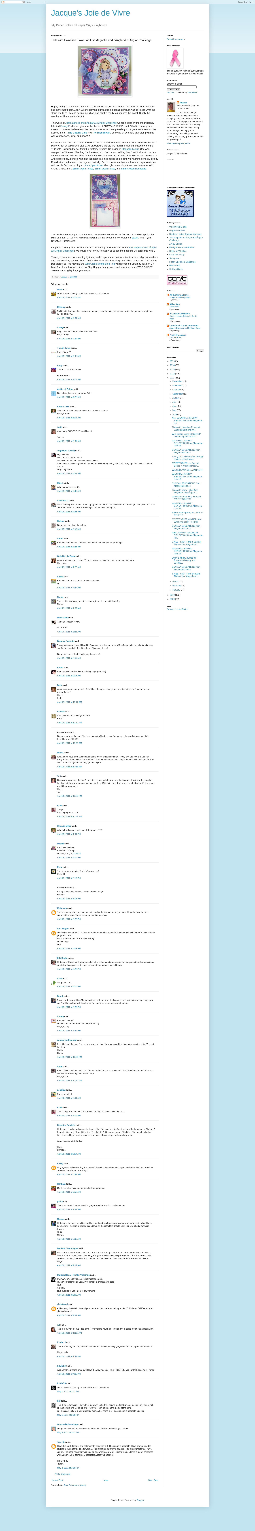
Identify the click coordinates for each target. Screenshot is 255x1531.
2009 (172, 599)
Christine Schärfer (66, 1125)
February (176, 585)
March (175, 581)
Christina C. (63, 500)
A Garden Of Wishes (179, 314)
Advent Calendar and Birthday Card (184, 328)
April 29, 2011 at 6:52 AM (69, 529)
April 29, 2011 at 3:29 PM (69, 919)
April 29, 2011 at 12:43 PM (69, 816)
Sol (58, 1401)
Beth (59, 685)
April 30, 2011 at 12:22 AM (69, 1080)
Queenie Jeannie (65, 641)
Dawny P (65, 126)
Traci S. (61, 1442)
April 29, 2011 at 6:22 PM (69, 1007)
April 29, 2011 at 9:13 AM (69, 676)
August (176, 398)
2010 (172, 595)
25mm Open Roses (105, 168)
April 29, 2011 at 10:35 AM (69, 767)
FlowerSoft (174, 265)
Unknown (62, 908)
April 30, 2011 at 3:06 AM (69, 1115)
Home (105, 1480)
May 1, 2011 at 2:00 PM (68, 1415)
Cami (59, 1066)
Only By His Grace (66, 556)
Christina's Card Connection (183, 325)
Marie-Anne (63, 618)
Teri (59, 776)
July (174, 402)
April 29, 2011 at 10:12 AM (69, 702)
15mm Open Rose (93, 165)
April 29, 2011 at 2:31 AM (69, 318)
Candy (60, 1016)
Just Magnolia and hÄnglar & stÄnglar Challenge (91, 123)
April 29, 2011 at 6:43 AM (69, 512)
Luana (60, 577)
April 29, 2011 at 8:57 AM (69, 658)
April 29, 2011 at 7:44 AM (69, 588)
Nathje (60, 597)
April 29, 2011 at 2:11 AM (68, 297)
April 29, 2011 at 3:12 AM (69, 379)
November (177, 385)
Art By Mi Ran (175, 244)
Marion (60, 1219)
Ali (58, 1325)
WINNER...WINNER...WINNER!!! (187, 470)
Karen (60, 667)
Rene (59, 867)
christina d (62, 1304)
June (175, 406)
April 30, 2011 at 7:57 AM (69, 1209)
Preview (170, 93)
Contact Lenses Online (177, 609)
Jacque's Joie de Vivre (90, 12)
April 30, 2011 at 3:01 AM (69, 1098)
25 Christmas (175, 337)
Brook (60, 996)
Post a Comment (62, 1474)
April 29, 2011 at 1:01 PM (69, 834)
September (177, 394)
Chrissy (61, 307)
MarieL (60, 752)
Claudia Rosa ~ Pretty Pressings (73, 1275)
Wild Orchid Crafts (177, 227)
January (176, 590)
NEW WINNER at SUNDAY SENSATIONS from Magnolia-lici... (187, 535)
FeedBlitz (192, 93)
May (174, 410)
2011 (172, 378)
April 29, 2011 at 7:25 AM (69, 567)
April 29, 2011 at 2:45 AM (69, 356)
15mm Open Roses (83, 168)
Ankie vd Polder (65, 389)
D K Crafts (62, 958)
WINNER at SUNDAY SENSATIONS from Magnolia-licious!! (187, 443)
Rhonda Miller (64, 826)
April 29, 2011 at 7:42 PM (69, 1031)
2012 (172, 373)
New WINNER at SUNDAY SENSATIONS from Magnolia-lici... (187, 420)
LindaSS (61, 1383)
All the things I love (179, 295)
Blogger (140, 1500)
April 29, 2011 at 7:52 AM (69, 608)
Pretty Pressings (177, 335)
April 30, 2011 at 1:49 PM (69, 1356)
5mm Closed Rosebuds (133, 168)
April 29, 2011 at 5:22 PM (69, 969)
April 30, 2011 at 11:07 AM (69, 1333)
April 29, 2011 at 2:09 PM (69, 857)
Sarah (60, 538)
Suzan (134, 237)
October (176, 389)
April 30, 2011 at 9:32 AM (69, 1315)
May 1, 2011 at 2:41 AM (68, 1391)
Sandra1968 (63, 407)
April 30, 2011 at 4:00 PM (69, 1374)
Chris (60, 978)
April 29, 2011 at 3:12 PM (69, 878)
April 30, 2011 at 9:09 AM (69, 1265)
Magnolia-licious (130, 149)
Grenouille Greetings (67, 1424)
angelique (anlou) (66, 450)
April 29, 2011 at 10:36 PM (69, 1057)
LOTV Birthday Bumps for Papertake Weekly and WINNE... (184, 560)
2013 (172, 369)
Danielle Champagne (67, 1248)
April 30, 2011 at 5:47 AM (69, 1174)
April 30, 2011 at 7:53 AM (69, 1192)
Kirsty (60, 1163)
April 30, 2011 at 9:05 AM (69, 1239)
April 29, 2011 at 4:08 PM (69, 949)
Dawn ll (77, 853)
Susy (59, 366)
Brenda (61, 711)
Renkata (61, 1184)
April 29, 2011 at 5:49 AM (69, 491)
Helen (60, 483)
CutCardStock (176, 269)
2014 (172, 365)
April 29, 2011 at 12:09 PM (69, 796)
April (174, 414)
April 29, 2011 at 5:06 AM (69, 418)
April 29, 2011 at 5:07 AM (69, 441)
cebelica (61, 1090)
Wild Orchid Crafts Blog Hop (100, 263)
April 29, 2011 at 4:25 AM (69, 397)
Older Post (153, 1480)
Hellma (60, 521)
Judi (59, 427)
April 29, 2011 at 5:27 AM (69, 473)
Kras (59, 805)
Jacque (183, 103)
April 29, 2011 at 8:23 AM (69, 632)
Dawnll (60, 844)
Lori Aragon (63, 928)
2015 (172, 361)
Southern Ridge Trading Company (185, 234)
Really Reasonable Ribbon (182, 247)
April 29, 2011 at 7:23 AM (69, 547)
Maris (60, 289)
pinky (60, 1201)
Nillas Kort (174, 304)
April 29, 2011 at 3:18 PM (69, 898)
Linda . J (61, 1342)
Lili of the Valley (176, 254)
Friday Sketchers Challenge (182, 262)
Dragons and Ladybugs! (179, 297)
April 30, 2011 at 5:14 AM (69, 1154)
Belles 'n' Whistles (177, 251)
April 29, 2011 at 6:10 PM (69, 986)
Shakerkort (174, 306)
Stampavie (174, 258)
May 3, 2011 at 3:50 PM (68, 1468)
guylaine (61, 1366)
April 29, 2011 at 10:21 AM (69, 743)
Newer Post (57, 1480)
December (177, 381)
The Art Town (63, 348)
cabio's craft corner (67, 1040)
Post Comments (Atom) (75, 1485)
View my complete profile (178, 143)
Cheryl (60, 327)
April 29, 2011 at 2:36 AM (69, 338)
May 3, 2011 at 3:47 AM (68, 1432)
